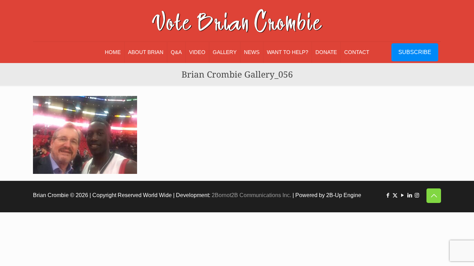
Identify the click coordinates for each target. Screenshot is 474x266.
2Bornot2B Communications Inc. (251, 195)
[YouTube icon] (402, 195)
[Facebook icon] (387, 195)
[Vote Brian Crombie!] (237, 21)
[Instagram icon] (417, 195)
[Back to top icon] (433, 195)
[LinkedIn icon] (409, 195)
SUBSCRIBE (414, 52)
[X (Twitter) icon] (395, 195)
